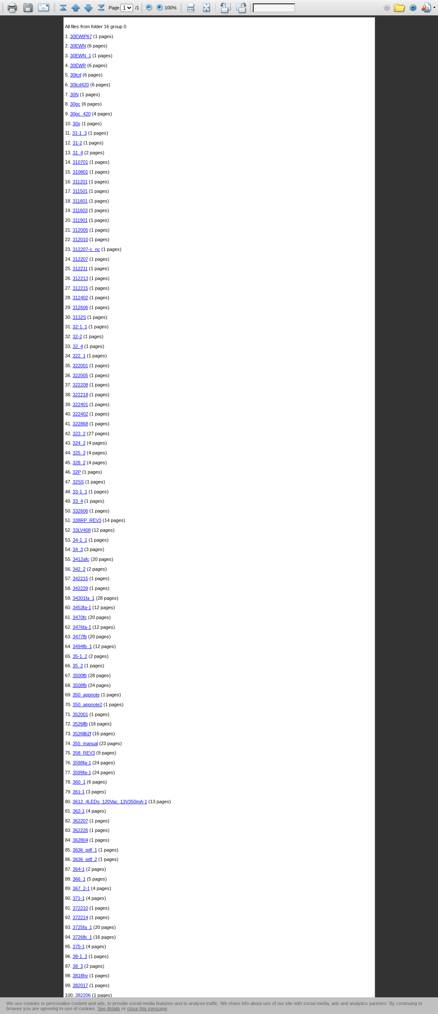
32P (77, 472)
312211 (80, 268)
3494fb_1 (82, 646)
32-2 (77, 336)
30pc (75, 103)
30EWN (78, 45)
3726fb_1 (82, 937)
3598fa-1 (82, 762)
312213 (80, 278)
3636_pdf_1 (85, 849)
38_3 (78, 966)
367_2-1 (81, 888)
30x (76, 123)
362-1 (79, 811)
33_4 (78, 501)
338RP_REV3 (87, 520)
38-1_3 (80, 956)
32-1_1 (80, 326)
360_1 (79, 781)
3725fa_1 (82, 927)
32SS (78, 481)
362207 (80, 820)
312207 (80, 259)
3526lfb (80, 723)
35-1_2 (80, 656)
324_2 (79, 442)
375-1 (79, 946)
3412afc (81, 559)
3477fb (80, 636)
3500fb (80, 675)
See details (109, 1008)
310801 (80, 171)
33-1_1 (80, 491)
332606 (80, 510)
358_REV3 (84, 752)
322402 (80, 413)
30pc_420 (80, 113)
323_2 (79, 433)
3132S (79, 317)
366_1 (79, 878)
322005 (80, 375)
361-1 (79, 791)
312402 (80, 297)
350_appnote (86, 694)
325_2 (79, 452)
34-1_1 (80, 539)
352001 (80, 714)
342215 (80, 578)
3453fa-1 (82, 607)
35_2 (78, 665)
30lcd (75, 74)
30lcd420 (79, 84)
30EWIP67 (81, 36)
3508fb (80, 685)
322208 (80, 384)
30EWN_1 (80, 55)
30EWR (78, 65)
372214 (80, 917)
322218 (80, 394)
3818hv (80, 975)
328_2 (79, 462)
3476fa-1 (82, 627)
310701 (80, 162)
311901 (80, 220)
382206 (83, 995)
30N (74, 94)
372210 (80, 908)
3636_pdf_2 (85, 859)
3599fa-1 (82, 772)
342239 (80, 588)
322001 (80, 365)
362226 (80, 830)
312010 (80, 239)
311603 (80, 210)
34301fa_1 (84, 598)
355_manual (85, 743)
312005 (80, 230)
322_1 (79, 355)
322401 (80, 404)
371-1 (79, 898)
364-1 (79, 869)
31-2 (77, 142)
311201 (80, 181)
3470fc (80, 617)
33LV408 (82, 530)
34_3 (78, 549)
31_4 (78, 152)
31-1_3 (79, 133)
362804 (80, 840)
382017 (80, 985)
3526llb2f (82, 733)
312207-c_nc (86, 249)
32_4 (78, 346)
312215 (80, 288)
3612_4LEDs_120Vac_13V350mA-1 (110, 801)
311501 (80, 191)
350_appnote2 (87, 704)
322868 (80, 423)
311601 (80, 200)
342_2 (79, 569)
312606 (80, 307)
